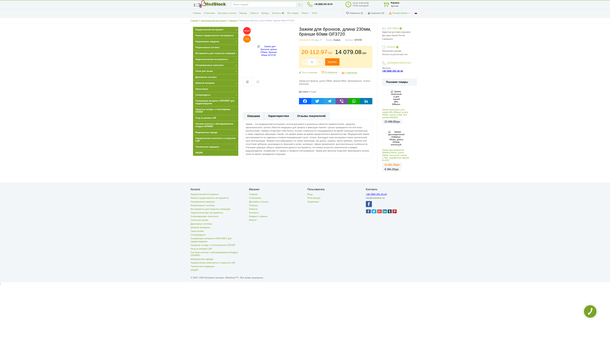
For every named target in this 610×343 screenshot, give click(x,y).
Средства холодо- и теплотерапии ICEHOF (213, 245)
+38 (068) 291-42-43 (323, 4)
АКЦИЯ (194, 270)
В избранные (331, 72)
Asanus (336, 40)
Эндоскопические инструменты (207, 212)
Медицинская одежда (202, 259)
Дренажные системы (201, 223)
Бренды (265, 13)
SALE (314, 13)
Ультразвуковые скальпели (204, 216)
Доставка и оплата (227, 13)
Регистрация (313, 198)
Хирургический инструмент (214, 21)
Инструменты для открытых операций (210, 209)
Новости (254, 13)
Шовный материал (200, 227)
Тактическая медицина (202, 266)
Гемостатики (197, 231)
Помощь (243, 13)
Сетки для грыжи (199, 220)
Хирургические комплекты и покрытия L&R (213, 262)
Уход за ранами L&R (201, 248)
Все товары (292, 13)
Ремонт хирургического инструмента (210, 198)
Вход (309, 194)
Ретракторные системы (203, 205)
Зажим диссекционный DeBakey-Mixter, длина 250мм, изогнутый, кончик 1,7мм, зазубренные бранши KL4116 (395, 155)
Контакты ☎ (278, 13)
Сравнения (313, 201)
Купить (332, 62)
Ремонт (305, 13)
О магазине (209, 13)
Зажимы (233, 21)
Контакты (254, 212)
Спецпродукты (198, 234)
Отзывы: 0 (316, 40)
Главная (197, 13)
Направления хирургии (203, 201)
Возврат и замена (258, 216)
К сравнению (351, 73)
